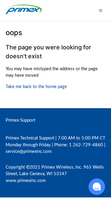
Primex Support (20, 120)
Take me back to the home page (36, 86)
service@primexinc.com (29, 151)
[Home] (24, 13)
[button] (100, 10)
